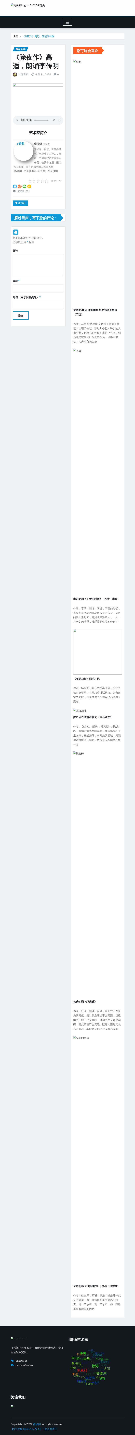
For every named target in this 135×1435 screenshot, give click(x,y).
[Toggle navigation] (67, 22)
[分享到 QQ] (15, 186)
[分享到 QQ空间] (29, 186)
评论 (15, 250)
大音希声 (23, 74)
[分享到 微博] (20, 186)
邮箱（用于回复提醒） (27, 297)
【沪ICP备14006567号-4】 (26, 1429)
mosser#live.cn (24, 1365)
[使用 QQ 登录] (15, 232)
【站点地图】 (50, 1429)
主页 (15, 36)
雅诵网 (37, 1424)
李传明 (21, 203)
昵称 (16, 281)
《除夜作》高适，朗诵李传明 (38, 36)
